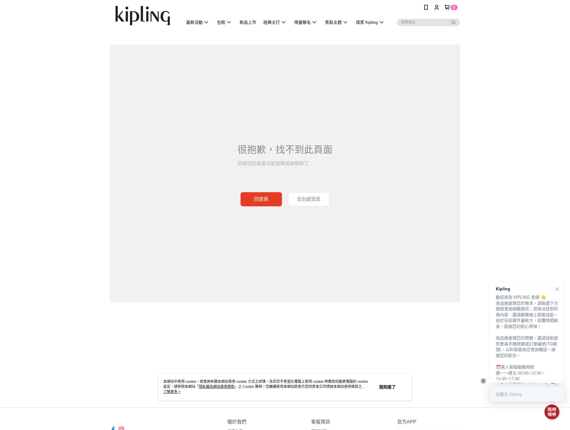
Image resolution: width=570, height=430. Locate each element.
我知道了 (387, 387)
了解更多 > (171, 392)
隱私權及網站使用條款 (217, 387)
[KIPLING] (143, 15)
